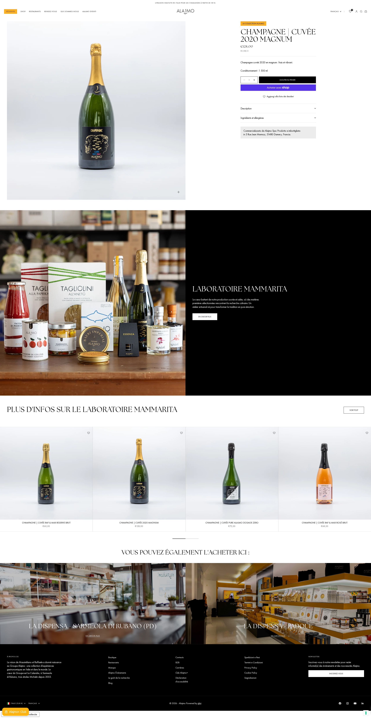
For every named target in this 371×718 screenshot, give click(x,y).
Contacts (180, 657)
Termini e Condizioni (253, 662)
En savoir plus (93, 636)
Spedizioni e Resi (252, 657)
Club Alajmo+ (182, 672)
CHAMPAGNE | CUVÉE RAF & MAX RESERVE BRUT (46, 523)
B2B (177, 662)
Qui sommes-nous (70, 11)
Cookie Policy (250, 672)
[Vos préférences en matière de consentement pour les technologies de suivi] (366, 713)
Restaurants (35, 11)
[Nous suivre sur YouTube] (355, 703)
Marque (112, 667)
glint (199, 703)
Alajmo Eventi (89, 11)
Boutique (112, 657)
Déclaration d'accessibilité (182, 679)
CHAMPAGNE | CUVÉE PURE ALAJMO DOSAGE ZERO (231, 523)
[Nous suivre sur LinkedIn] (362, 703)
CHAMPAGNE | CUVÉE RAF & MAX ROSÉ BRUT (325, 523)
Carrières (180, 667)
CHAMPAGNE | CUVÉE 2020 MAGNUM (139, 523)
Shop (23, 11)
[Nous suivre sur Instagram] (347, 703)
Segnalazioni (250, 677)
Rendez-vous (50, 11)
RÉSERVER (10, 11)
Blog (110, 683)
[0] (350, 11)
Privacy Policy (250, 667)
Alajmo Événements (117, 672)
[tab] (92, 410)
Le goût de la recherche (119, 677)
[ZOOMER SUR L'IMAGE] (178, 192)
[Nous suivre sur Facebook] (340, 703)
